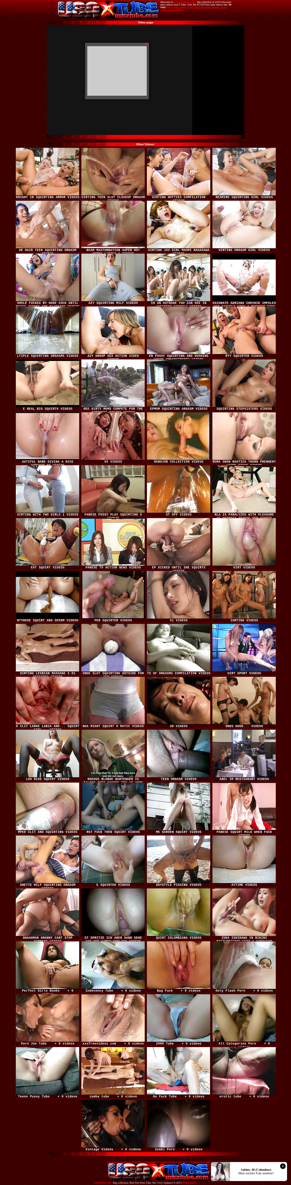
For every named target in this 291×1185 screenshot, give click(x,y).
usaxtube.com (102, 1182)
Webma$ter (189, 1182)
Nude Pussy (178, 10)
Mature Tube (173, 7)
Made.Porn (206, 7)
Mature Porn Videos (190, 7)
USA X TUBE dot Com (184, 2)
